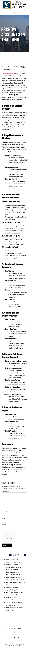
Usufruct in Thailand (11, 597)
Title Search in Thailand (12, 564)
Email (4, 518)
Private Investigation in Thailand (14, 607)
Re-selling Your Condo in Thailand (14, 592)
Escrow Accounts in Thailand (13, 595)
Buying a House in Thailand (13, 574)
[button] (14, 13)
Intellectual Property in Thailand (14, 562)
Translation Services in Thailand (14, 602)
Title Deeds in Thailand (12, 587)
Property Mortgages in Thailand (14, 590)
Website (4, 524)
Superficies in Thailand (11, 605)
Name (4, 511)
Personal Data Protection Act (13, 567)
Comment (5, 491)
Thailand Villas (9, 610)
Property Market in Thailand (13, 572)
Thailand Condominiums (12, 569)
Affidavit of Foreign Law (12, 559)
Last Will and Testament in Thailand (15, 580)
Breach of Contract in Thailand (14, 577)
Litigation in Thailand (11, 600)
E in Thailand (10, 73)
